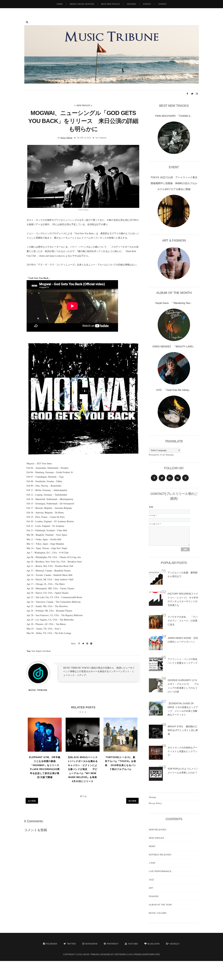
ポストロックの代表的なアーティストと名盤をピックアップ (182, 751)
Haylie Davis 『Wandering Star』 (173, 303)
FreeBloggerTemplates (147, 954)
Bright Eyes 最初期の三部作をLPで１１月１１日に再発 (183, 730)
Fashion (154, 896)
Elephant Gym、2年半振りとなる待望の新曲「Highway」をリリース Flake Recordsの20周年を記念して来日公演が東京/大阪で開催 (44, 767)
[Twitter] (162, 478)
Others (162, 4)
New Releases (157, 830)
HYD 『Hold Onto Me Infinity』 (173, 390)
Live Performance (160, 871)
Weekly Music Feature (82, 4)
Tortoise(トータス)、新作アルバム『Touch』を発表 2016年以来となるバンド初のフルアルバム (120, 763)
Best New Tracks (110, 4)
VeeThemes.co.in (123, 954)
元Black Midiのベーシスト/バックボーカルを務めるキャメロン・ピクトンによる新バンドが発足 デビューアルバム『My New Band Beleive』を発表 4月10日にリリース (83, 769)
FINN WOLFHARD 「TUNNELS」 (174, 115)
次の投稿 (32, 800)
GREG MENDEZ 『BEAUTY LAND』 (173, 346)
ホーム (83, 796)
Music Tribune (66, 137)
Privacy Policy (155, 803)
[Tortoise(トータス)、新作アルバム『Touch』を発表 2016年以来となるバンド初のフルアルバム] (120, 734)
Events (147, 4)
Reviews (131, 4)
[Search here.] (27, 22)
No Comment (101, 137)
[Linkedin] (177, 478)
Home (60, 4)
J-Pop (152, 863)
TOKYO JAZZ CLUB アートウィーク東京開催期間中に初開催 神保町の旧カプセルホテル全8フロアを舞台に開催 (174, 183)
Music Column (157, 913)
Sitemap (152, 797)
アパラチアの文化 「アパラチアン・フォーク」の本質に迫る (182, 621)
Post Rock (47, 651)
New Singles (83, 105)
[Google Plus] (170, 478)
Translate (170, 454)
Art (151, 888)
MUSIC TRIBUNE (91, 954)
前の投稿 (132, 800)
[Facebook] (154, 478)
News (152, 846)
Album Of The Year (160, 905)
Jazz (151, 880)
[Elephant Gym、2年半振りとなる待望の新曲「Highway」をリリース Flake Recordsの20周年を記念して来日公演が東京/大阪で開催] (45, 734)
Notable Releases (160, 855)
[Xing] (185, 478)
